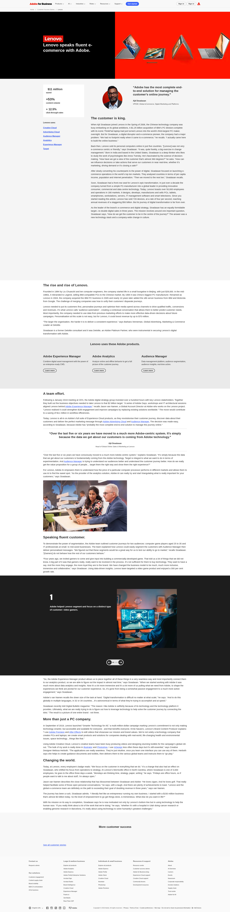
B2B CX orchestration (36, 887)
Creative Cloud (50, 128)
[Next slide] (120, 662)
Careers (170, 872)
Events (170, 875)
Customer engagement (36, 877)
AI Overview (172, 869)
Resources (104, 4)
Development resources (141, 885)
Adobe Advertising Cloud (114, 421)
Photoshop (102, 747)
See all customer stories (54, 845)
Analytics (47, 140)
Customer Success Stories (46, 9)
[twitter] (56, 908)
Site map (157, 908)
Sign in (181, 4)
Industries (79, 4)
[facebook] (47, 908)
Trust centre (172, 891)
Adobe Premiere (57, 732)
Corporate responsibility (176, 882)
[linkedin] (60, 908)
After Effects (75, 732)
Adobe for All (172, 894)
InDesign (118, 747)
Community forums (139, 882)
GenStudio (66, 898)
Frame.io (66, 894)
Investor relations (173, 885)
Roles (92, 4)
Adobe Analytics (68, 869)
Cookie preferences (146, 908)
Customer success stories (141, 869)
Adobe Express (68, 872)
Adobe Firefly (102, 872)
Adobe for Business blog (141, 872)
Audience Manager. (140, 421)
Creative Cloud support (140, 878)
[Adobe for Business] (198, 4)
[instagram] (51, 908)
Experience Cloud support (141, 875)
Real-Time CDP (68, 901)
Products (58, 4)
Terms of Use (134, 908)
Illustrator (87, 747)
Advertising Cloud (51, 132)
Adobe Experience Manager (78, 406)
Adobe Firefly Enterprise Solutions (74, 875)
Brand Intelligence (69, 885)
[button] (36, 908)
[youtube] (64, 908)
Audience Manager (51, 136)
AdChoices (197, 908)
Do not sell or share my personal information (176, 908)
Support (118, 4)
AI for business (33, 890)
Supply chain (172, 888)
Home (32, 9)
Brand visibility (33, 883)
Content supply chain (36, 880)
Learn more (50, 370)
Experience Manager (52, 145)
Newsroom (171, 878)
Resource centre (138, 865)
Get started (132, 4)
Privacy (126, 908)
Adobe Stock (102, 875)
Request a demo (34, 865)
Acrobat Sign (67, 878)
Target (46, 149)
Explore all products (69, 865)
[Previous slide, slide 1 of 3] (109, 662)
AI (69, 4)
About (170, 865)
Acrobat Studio (68, 882)
